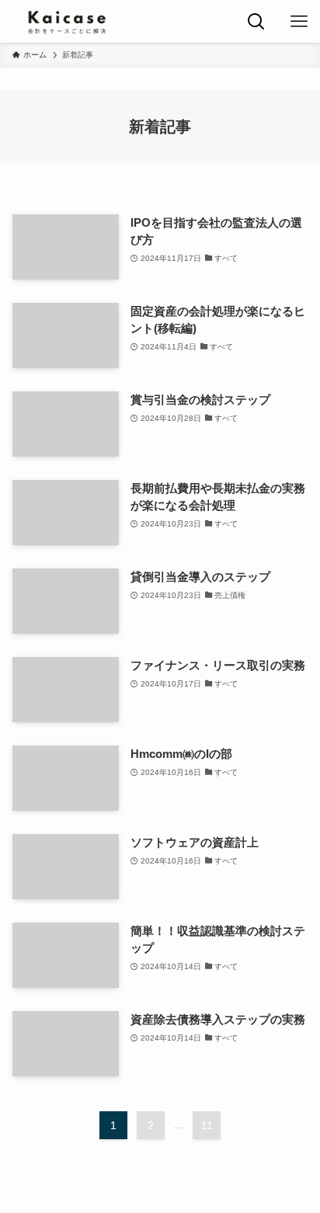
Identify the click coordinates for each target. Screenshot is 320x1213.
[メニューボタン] (298, 21)
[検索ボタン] (256, 21)
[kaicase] (66, 21)
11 (207, 1125)
